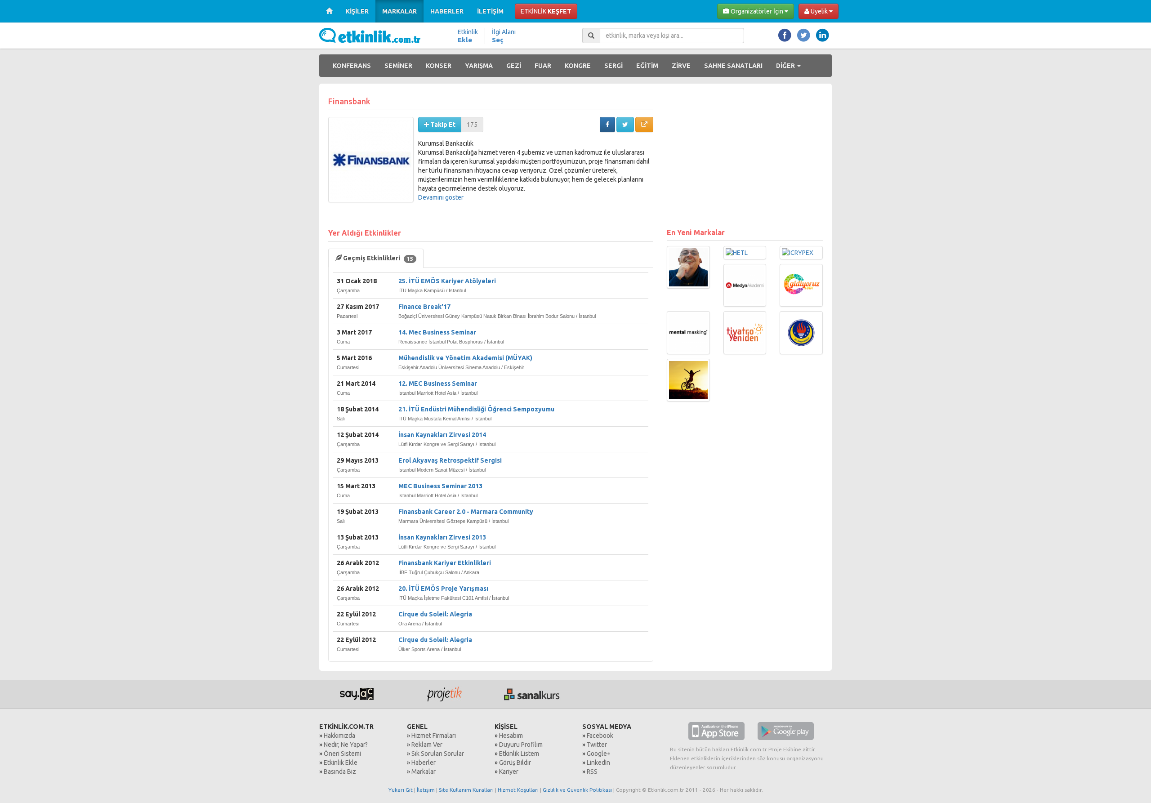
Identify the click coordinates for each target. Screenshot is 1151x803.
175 (472, 124)
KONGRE (578, 65)
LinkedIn (598, 762)
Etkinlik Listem (519, 753)
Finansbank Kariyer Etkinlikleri (444, 563)
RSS (592, 771)
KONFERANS (352, 65)
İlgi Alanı (504, 36)
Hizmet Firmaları (433, 735)
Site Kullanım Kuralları (466, 790)
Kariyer (508, 771)
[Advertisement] (745, 156)
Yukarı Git (400, 790)
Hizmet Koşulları (518, 790)
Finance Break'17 (424, 306)
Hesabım (511, 735)
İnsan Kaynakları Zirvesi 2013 (442, 537)
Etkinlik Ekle (340, 762)
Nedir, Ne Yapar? (346, 744)
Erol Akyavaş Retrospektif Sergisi (450, 460)
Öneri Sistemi (342, 753)
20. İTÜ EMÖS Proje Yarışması (443, 588)
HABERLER (447, 11)
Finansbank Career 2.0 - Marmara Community (465, 511)
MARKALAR (399, 11)
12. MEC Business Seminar (437, 383)
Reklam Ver (426, 744)
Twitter (597, 744)
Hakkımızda (339, 735)
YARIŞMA (479, 65)
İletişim (426, 790)
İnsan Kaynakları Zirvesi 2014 (442, 434)
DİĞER (786, 65)
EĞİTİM (647, 65)
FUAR (543, 65)
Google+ (599, 753)
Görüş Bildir (515, 762)
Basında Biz (340, 771)
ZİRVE (681, 65)
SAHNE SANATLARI (733, 65)
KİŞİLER (357, 11)
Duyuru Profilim (521, 744)
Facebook (600, 735)
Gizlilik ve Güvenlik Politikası (577, 790)
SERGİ (613, 65)
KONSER (438, 65)
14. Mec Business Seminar (437, 332)
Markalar (423, 771)
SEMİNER (398, 65)
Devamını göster (441, 197)
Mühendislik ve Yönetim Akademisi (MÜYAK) (465, 357)
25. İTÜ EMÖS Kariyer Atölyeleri (447, 281)
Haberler (423, 762)
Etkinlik (468, 36)
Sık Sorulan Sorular (437, 753)
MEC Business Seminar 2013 (440, 486)
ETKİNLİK (546, 11)
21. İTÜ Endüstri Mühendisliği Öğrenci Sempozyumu (476, 409)
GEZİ (513, 65)
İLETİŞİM (490, 11)
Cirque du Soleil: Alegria (435, 614)
